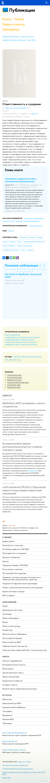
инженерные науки (27, 339)
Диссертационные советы (12, 673)
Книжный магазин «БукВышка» (14, 707)
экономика (33, 344)
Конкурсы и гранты (9, 685)
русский (11, 231)
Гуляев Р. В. (34, 114)
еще (19, 360)
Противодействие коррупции (14, 573)
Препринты (10, 29)
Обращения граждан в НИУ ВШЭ (15, 565)
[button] (5, 269)
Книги (7, 19)
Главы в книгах (13, 24)
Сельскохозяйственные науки (18, 382)
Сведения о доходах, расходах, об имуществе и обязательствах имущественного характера (21, 578)
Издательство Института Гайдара (15, 108)
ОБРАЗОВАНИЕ (9, 602)
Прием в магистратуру (11, 626)
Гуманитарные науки (14, 375)
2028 (15, 357)
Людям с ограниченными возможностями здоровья (22, 587)
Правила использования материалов (14, 40)
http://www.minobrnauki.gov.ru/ (14, 732)
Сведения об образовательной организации (19, 583)
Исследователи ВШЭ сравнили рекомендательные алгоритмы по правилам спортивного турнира (22, 446)
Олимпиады (7, 614)
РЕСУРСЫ (7, 695)
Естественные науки (14, 377)
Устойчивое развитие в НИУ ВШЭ (15, 549)
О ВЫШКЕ (7, 537)
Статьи (19, 19)
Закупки (5, 561)
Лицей (4, 606)
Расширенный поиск (27, 37)
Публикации (22, 10)
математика (32, 342)
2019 (15, 360)
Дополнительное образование (14, 634)
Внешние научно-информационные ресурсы (19, 689)
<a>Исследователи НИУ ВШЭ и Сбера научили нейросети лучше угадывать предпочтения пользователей (24, 490)
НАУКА (5, 656)
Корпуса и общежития (11, 557)
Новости (7, 395)
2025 (27, 357)
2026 (23, 357)
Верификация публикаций (11, 37)
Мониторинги (7, 669)
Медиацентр (7, 715)
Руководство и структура (12, 545)
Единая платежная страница (13, 591)
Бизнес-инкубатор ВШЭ (11, 642)
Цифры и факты (8, 541)
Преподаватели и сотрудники (14, 553)
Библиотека (7, 699)
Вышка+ (5, 622)
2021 (6, 360)
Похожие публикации (21, 265)
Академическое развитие (12, 681)
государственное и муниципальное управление (22, 337)
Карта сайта (6, 778)
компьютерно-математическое (16, 342)
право (17, 344)
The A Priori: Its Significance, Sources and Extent (23, 275)
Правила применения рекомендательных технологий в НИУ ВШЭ (23, 773)
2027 (19, 357)
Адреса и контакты (24, 762)
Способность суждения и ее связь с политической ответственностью (21, 180)
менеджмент (9, 344)
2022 (40, 357)
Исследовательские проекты (13, 665)
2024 (31, 357)
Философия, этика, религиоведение (27, 221)
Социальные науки (14, 385)
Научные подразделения (12, 661)
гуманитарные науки (12, 339)
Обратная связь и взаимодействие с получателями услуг (24, 650)
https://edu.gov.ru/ (9, 741)
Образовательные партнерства (14, 646)
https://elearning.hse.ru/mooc (14, 750)
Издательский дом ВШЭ (11, 703)
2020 (11, 360)
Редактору (44, 781)
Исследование (32, 471)
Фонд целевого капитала (12, 569)
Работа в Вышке (8, 595)
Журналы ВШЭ (8, 719)
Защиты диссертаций (10, 676)
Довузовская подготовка (12, 610)
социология (24, 344)
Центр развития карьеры (12, 638)
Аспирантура (7, 630)
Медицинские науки (14, 380)
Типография (7, 711)
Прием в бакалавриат (10, 618)
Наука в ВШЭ (31, 40)
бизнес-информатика (12, 335)
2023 (35, 357)
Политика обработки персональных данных (17, 769)
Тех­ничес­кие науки (14, 387)
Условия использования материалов (15, 765)
